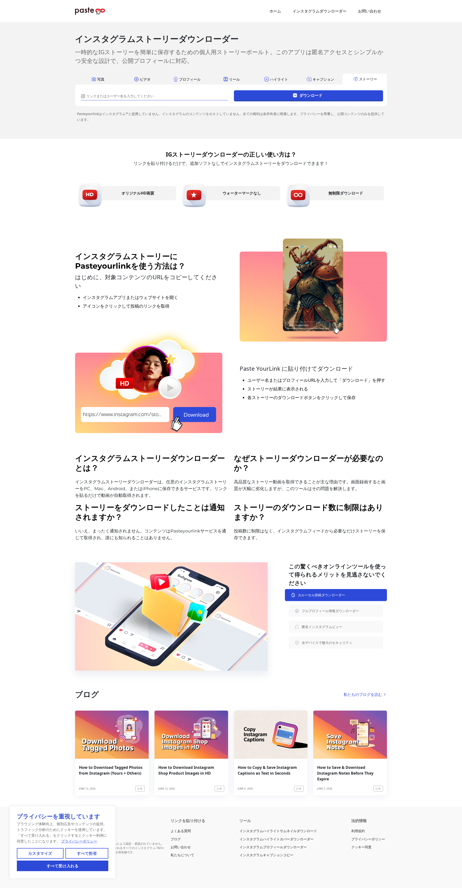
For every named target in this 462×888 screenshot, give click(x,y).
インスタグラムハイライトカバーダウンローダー (276, 839)
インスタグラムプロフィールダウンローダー (273, 847)
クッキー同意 (361, 847)
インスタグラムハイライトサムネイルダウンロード (278, 831)
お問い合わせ (369, 11)
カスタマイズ (40, 853)
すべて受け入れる (62, 866)
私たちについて (182, 855)
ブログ (176, 839)
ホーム (275, 11)
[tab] (97, 79)
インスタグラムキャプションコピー (266, 855)
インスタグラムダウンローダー (319, 11)
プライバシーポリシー (79, 841)
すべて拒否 (87, 853)
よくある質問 (181, 831)
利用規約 (358, 831)
